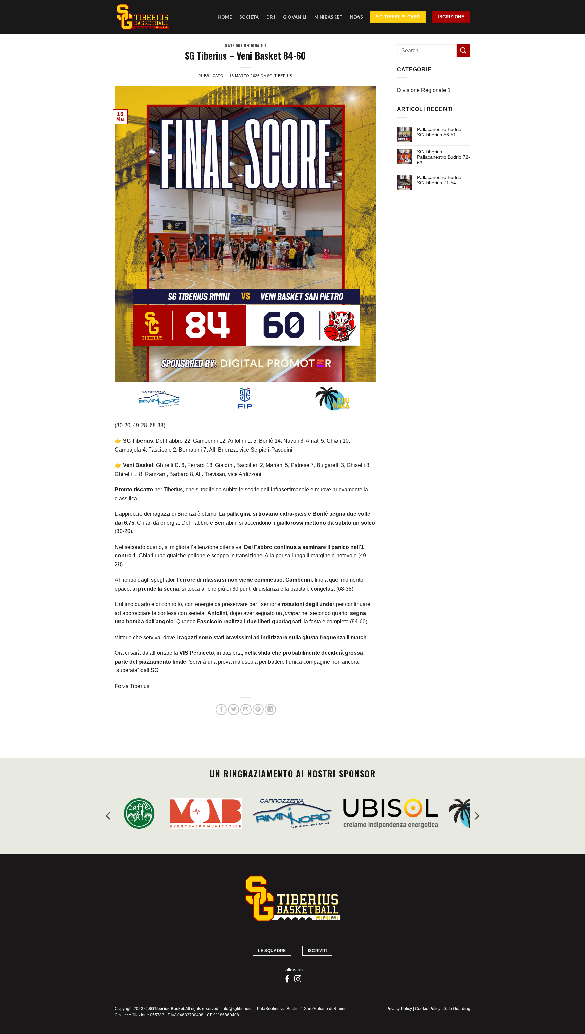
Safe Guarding (456, 1008)
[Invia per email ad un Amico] (246, 709)
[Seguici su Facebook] (287, 979)
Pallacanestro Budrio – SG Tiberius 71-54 (441, 180)
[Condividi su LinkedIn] (270, 709)
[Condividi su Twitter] (233, 709)
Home (225, 17)
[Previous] (109, 816)
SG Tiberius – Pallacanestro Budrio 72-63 (443, 157)
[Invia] (463, 50)
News (356, 17)
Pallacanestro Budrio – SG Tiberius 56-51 (441, 132)
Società (249, 17)
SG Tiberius (279, 76)
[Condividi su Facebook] (221, 709)
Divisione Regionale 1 (245, 45)
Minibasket (328, 17)
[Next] (476, 816)
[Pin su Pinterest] (258, 709)
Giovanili (294, 17)
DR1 (271, 17)
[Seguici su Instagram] (297, 979)
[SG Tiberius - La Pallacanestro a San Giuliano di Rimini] (143, 16)
